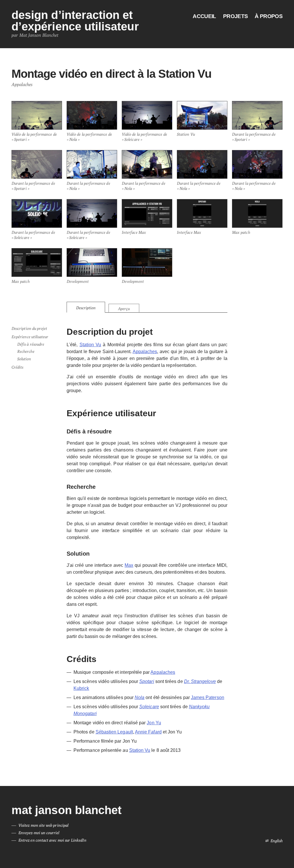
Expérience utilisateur (29, 336)
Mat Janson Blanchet (66, 810)
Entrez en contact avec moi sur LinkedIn (52, 840)
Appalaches (145, 351)
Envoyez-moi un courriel (38, 833)
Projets (235, 16)
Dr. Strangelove (200, 681)
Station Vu (90, 344)
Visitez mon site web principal (43, 825)
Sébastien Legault (114, 731)
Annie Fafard (148, 731)
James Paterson (207, 697)
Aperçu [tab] (124, 308)
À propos (269, 16)
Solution (24, 359)
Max (129, 565)
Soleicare (149, 706)
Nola (139, 697)
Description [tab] (86, 307)
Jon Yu (154, 722)
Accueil (204, 16)
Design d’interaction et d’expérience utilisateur (75, 20)
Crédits (17, 367)
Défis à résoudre (30, 344)
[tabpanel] (147, 540)
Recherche (25, 351)
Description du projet (29, 328)
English (276, 841)
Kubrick (81, 688)
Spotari (146, 681)
